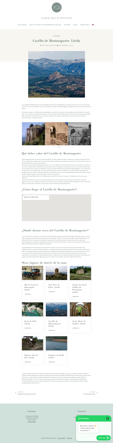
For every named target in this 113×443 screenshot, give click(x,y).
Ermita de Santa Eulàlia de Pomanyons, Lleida (79, 288)
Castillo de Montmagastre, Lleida (54, 323)
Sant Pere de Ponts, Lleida (54, 286)
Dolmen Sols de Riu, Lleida (31, 356)
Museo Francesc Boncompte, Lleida (31, 287)
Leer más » (28, 294)
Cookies (69, 438)
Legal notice (61, 438)
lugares (56, 36)
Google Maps (32, 422)
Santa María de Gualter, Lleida (79, 322)
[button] (24, 134)
